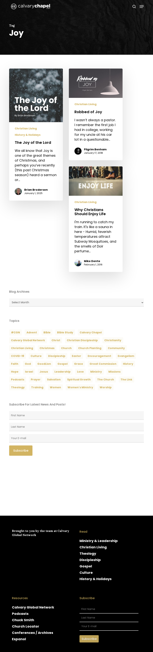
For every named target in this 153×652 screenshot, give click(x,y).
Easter (76, 356)
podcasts (17, 379)
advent (31, 332)
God (28, 364)
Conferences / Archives (32, 632)
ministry (96, 372)
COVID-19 (17, 356)
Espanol (19, 639)
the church (105, 379)
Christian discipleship (82, 340)
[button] (142, 6)
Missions (114, 372)
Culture (36, 356)
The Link (126, 379)
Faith (14, 364)
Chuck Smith (23, 620)
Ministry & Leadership (98, 540)
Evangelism (126, 356)
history (128, 364)
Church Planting (89, 348)
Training (37, 387)
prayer (35, 379)
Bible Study (65, 332)
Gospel (85, 566)
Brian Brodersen (36, 190)
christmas (47, 348)
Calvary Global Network (28, 340)
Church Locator (25, 626)
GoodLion (44, 364)
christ (55, 340)
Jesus (44, 372)
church (66, 348)
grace (78, 364)
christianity (112, 340)
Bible (47, 332)
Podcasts (20, 613)
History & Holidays (27, 135)
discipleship (56, 356)
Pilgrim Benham (95, 149)
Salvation (54, 379)
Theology (87, 553)
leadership (62, 372)
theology (18, 387)
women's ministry (80, 387)
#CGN (15, 332)
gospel (62, 364)
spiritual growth (79, 379)
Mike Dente (92, 261)
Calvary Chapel (91, 332)
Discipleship (90, 559)
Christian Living (26, 128)
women (55, 387)
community (116, 348)
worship (106, 387)
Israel (29, 372)
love (80, 372)
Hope (14, 372)
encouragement (99, 356)
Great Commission (103, 364)
